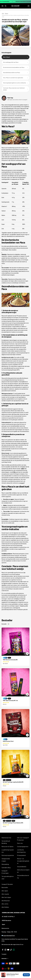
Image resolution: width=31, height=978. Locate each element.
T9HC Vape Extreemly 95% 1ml (10, 700)
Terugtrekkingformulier (8, 877)
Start (3, 13)
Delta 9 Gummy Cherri (8, 741)
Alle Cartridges (6, 897)
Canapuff (22, 483)
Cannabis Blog (6, 867)
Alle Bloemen (6, 900)
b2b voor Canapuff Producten (23, 839)
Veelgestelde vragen (6, 860)
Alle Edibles (5, 907)
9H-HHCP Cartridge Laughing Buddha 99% (13, 782)
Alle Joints (5, 904)
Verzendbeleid (21, 866)
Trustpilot (4, 954)
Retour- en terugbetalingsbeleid (23, 861)
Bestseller (5, 887)
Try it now (26, 974)
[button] (6, 661)
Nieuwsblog (5, 864)
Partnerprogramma (8, 855)
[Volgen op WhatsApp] (14, 950)
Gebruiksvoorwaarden (23, 871)
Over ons (20, 843)
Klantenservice (6, 838)
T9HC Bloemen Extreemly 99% (10, 659)
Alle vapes (5, 891)
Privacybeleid (21, 855)
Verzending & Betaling (6, 842)
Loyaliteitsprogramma (8, 851)
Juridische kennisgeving (21, 851)
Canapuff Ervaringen (5, 872)
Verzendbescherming (23, 876)
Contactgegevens (22, 846)
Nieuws (6, 13)
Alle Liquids (5, 894)
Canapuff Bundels (7, 884)
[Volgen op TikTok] (11, 950)
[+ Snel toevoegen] (27, 653)
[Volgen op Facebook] (3, 950)
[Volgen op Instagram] (5, 950)
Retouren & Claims (7, 846)
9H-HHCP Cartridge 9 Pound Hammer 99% (13, 822)
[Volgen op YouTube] (8, 950)
